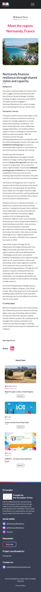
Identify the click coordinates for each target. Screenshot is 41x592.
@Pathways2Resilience (15, 524)
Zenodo (10, 532)
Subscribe (9, 544)
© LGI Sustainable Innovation (14, 579)
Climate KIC (7, 556)
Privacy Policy (20, 585)
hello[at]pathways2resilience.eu (19, 567)
